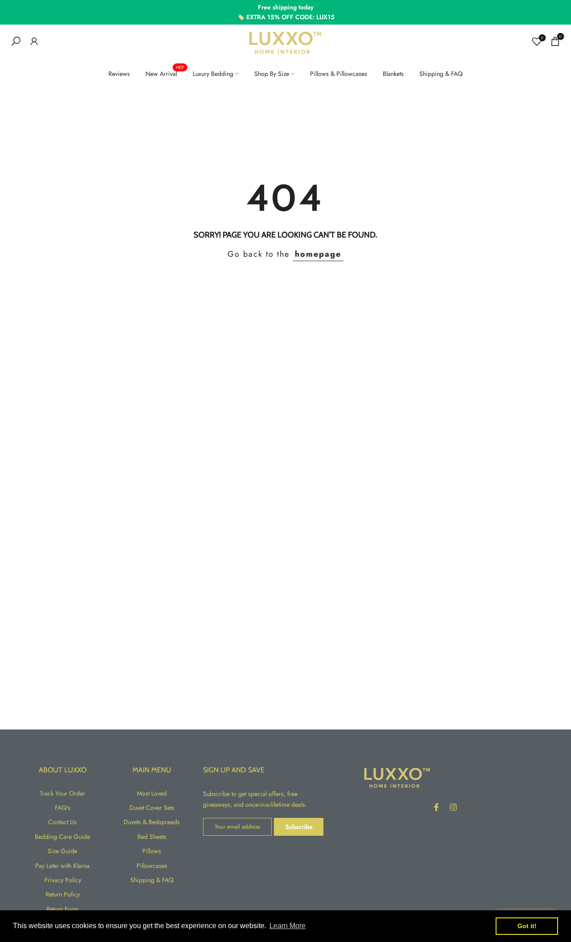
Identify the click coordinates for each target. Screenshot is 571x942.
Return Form (62, 908)
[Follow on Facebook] (436, 807)
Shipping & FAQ (441, 73)
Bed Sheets (151, 836)
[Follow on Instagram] (453, 807)
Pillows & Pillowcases (338, 73)
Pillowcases (152, 865)
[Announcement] (285, 12)
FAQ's (62, 807)
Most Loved (152, 793)
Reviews (119, 73)
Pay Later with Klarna (62, 865)
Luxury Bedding (213, 73)
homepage (318, 254)
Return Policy (63, 894)
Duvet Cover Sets (151, 807)
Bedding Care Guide (62, 836)
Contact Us (62, 821)
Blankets (393, 73)
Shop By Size (271, 73)
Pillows (151, 850)
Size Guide (62, 850)
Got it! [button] (527, 925)
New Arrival (164, 73)
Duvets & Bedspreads (152, 821)
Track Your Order (62, 793)
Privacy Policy (62, 879)
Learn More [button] (287, 925)
